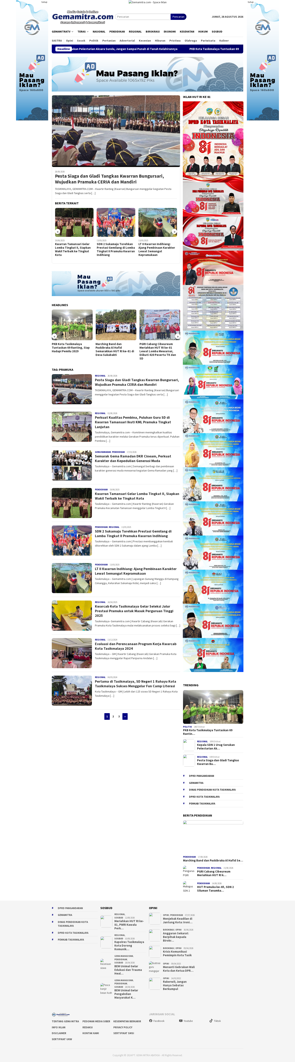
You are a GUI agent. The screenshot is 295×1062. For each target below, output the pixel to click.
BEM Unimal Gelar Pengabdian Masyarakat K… (126, 994)
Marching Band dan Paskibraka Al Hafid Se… (213, 860)
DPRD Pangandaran (201, 776)
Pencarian (178, 16)
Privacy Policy (122, 1027)
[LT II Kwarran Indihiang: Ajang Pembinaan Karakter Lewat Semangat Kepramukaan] (116, 222)
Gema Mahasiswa (123, 956)
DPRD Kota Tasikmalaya (204, 796)
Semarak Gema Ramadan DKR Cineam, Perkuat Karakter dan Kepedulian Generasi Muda (133, 458)
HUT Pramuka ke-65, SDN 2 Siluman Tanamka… (215, 888)
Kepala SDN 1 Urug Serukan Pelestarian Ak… (216, 746)
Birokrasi (168, 929)
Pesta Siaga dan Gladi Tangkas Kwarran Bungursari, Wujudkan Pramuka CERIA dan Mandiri (109, 179)
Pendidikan (118, 452)
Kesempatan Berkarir (127, 1021)
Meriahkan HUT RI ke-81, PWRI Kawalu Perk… (129, 924)
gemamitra (196, 783)
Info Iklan (58, 1027)
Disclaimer (59, 1033)
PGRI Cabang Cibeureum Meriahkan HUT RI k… (213, 873)
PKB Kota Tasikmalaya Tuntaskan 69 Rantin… (207, 732)
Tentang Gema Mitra (65, 1021)
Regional (100, 375)
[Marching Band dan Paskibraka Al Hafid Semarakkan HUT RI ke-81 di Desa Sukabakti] (72, 325)
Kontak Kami (90, 1033)
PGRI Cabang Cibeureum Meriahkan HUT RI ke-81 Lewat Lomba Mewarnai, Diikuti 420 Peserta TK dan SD (114, 351)
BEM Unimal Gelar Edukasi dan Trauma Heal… (128, 969)
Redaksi (87, 1027)
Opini (166, 915)
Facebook (159, 1021)
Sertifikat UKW (62, 1039)
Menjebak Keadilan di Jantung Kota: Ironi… (177, 920)
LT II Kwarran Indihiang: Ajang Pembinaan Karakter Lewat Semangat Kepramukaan (115, 249)
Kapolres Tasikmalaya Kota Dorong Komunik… (129, 945)
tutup (44, 1)
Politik (187, 726)
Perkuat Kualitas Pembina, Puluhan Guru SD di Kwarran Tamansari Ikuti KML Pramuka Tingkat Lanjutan (133, 422)
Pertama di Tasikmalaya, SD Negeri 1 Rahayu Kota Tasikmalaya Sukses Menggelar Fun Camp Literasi (135, 683)
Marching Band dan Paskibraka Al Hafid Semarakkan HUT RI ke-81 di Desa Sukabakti (71, 349)
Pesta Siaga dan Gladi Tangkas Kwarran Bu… (218, 762)
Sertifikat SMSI (123, 1033)
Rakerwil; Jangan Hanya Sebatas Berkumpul (175, 985)
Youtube (188, 1021)
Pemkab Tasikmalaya (202, 803)
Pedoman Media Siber (96, 1021)
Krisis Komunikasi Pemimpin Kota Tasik (177, 953)
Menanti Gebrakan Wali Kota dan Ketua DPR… (179, 968)
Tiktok (217, 1021)
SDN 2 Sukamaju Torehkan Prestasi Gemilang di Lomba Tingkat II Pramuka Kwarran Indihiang (74, 249)
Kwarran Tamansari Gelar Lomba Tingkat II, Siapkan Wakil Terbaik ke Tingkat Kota (137, 496)
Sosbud (118, 917)
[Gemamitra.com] (83, 16)
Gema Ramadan (103, 452)
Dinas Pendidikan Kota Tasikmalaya (212, 789)
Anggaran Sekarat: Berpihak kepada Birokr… (176, 937)
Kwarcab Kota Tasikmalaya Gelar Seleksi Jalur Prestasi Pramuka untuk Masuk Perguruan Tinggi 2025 (157, 249)
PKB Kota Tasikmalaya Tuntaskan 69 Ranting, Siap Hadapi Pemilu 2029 (170, 49)
